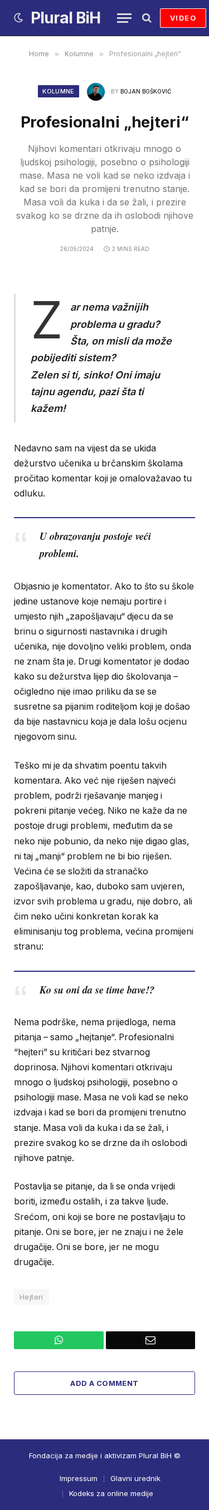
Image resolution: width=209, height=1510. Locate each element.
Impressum (79, 1478)
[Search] (146, 18)
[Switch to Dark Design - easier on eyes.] (18, 18)
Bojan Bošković (145, 91)
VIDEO (183, 17)
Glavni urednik (135, 1478)
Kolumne (58, 91)
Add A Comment (104, 1383)
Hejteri (31, 1296)
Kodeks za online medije (111, 1493)
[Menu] (124, 18)
